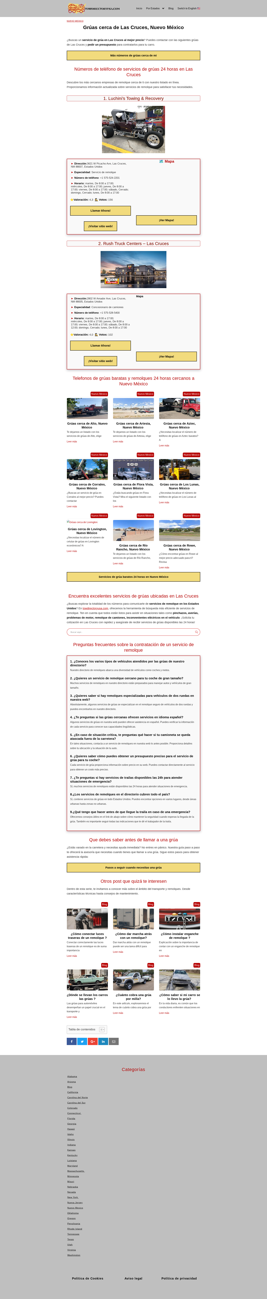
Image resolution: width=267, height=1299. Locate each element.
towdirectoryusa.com (95, 608)
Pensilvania (148, 21)
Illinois (90, 30)
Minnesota (120, 21)
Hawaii (90, 21)
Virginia (146, 44)
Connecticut (66, 48)
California (64, 30)
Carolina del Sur (68, 39)
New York (119, 39)
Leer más (72, 441)
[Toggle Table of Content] (100, 1029)
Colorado (64, 44)
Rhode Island (149, 26)
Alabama (64, 21)
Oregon (118, 58)
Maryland (92, 53)
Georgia (63, 58)
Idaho (90, 26)
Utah (144, 39)
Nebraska (119, 30)
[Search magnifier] (196, 632)
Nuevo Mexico (122, 48)
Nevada (118, 35)
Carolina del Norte (69, 35)
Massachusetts (95, 58)
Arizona (63, 26)
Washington (148, 48)
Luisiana (91, 48)
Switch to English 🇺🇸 (189, 8)
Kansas (91, 39)
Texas (145, 35)
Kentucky (92, 44)
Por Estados (153, 8)
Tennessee (148, 30)
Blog (171, 8)
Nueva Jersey (121, 44)
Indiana (91, 35)
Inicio (139, 8)
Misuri (117, 26)
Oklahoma (119, 53)
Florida (63, 53)
